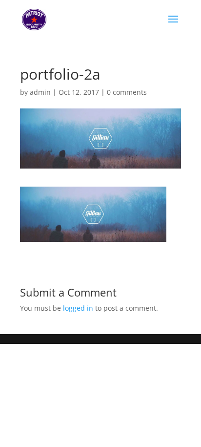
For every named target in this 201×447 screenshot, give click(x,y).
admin (40, 92)
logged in (78, 308)
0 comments (127, 92)
